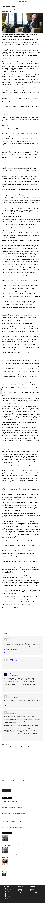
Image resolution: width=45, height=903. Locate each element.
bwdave (9, 696)
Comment (4, 750)
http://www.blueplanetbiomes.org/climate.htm (13, 686)
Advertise (32, 889)
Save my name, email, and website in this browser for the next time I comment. (19, 781)
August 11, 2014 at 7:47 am (13, 697)
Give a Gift (20, 890)
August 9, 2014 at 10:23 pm (13, 675)
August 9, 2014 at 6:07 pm (13, 661)
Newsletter (20, 892)
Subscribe (20, 889)
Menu (23, 4)
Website (3, 775)
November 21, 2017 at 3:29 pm (14, 713)
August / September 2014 (7, 11)
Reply (5, 652)
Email (3, 769)
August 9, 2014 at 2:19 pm (13, 640)
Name (3, 763)
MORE (3, 803)
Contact (32, 890)
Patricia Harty (5, 10)
